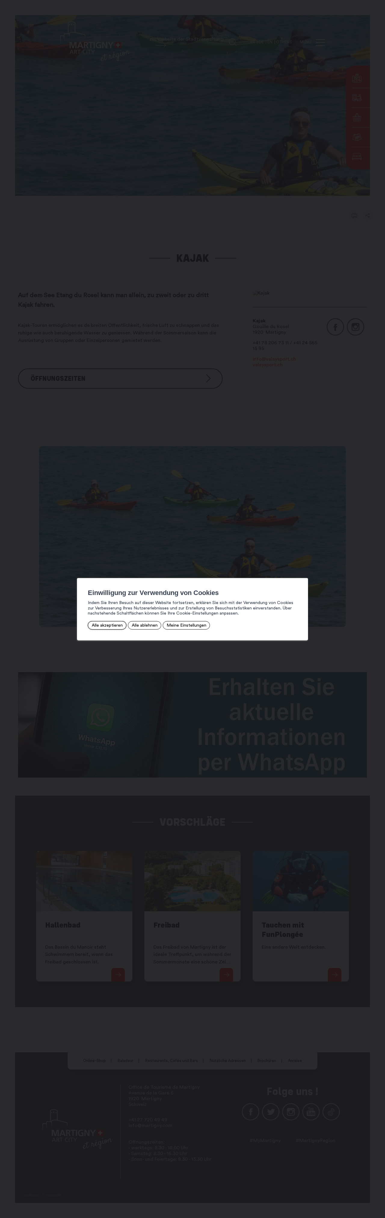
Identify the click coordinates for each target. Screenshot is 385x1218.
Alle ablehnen (145, 625)
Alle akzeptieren (107, 625)
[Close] (302, 571)
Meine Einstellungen (186, 625)
